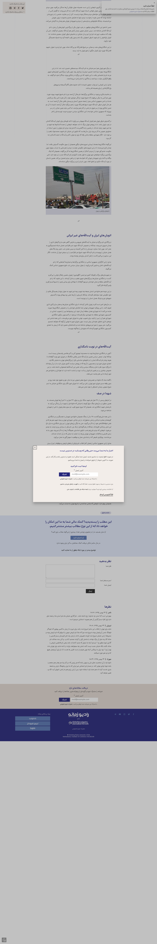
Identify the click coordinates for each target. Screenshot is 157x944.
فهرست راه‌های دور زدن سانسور (69, 484)
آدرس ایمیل (78, 471)
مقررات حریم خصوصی (66, 479)
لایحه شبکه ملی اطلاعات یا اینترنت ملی (77, 489)
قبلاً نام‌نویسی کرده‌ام (106, 494)
